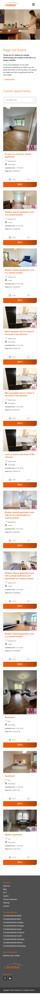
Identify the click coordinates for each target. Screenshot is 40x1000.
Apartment (10, 717)
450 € (20, 184)
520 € (20, 545)
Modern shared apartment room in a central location (19, 213)
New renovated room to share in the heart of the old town (19, 332)
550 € (20, 664)
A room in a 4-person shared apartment (18, 155)
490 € (20, 242)
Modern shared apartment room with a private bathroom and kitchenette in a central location (19, 576)
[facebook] (5, 978)
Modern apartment (13, 835)
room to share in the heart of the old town (20, 455)
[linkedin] (10, 978)
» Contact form (9, 80)
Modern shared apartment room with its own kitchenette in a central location (19, 515)
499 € (20, 362)
